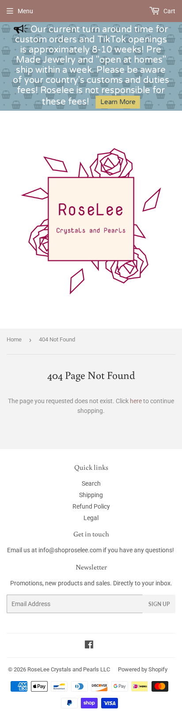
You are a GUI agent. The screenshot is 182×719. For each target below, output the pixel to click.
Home (14, 339)
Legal (91, 517)
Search (91, 483)
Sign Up (159, 604)
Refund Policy (91, 506)
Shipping (91, 494)
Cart (168, 11)
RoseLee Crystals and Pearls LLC (68, 669)
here (136, 400)
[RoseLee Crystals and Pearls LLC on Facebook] (89, 645)
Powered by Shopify (142, 669)
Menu (25, 11)
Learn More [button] (118, 102)
